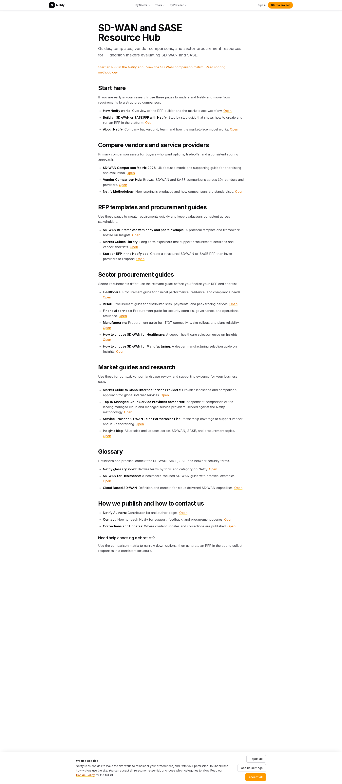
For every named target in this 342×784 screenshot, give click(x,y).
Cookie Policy (85, 775)
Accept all (256, 777)
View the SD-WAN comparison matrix (174, 67)
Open (227, 111)
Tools (158, 5)
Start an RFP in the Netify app (120, 67)
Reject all (256, 758)
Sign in (262, 5)
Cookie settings (252, 768)
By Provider (177, 5)
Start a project (280, 5)
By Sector (141, 5)
